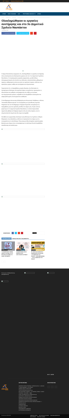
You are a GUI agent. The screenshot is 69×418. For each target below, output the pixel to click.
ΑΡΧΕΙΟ (39, 13)
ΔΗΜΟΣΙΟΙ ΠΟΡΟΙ (33, 415)
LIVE (19, 13)
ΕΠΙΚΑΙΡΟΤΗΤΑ (4, 250)
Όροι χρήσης (33, 416)
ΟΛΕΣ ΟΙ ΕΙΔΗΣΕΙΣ (12, 13)
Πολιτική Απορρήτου (55, 415)
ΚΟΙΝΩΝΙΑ (18, 250)
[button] (66, 14)
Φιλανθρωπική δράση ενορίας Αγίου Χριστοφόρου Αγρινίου (21, 253)
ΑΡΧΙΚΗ (4, 13)
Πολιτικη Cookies (41, 416)
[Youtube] (66, 1)
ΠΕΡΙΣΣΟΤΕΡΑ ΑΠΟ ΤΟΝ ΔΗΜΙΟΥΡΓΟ (20, 238)
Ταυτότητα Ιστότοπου (44, 415)
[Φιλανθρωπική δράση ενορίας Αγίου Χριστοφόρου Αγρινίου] (23, 246)
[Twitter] (64, 1)
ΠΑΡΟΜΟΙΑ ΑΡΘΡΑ (6, 238)
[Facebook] (62, 1)
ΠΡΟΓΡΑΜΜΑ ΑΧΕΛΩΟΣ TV (29, 13)
